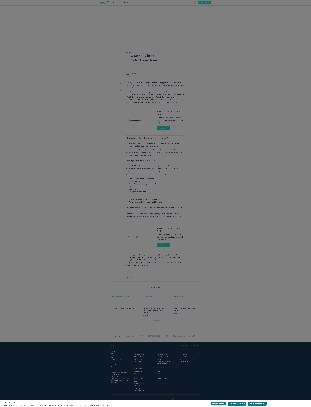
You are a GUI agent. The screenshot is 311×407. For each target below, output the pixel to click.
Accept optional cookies (257, 404)
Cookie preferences (218, 404)
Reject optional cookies (237, 404)
